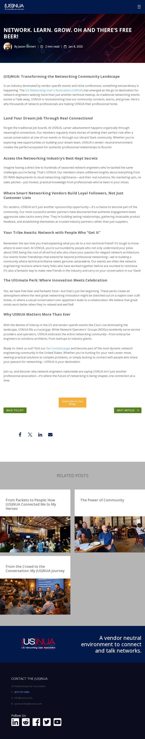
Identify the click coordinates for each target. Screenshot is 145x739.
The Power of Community (102, 500)
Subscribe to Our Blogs (72, 402)
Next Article (126, 410)
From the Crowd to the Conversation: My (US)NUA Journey (35, 568)
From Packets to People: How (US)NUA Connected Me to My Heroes (31, 504)
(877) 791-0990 (21, 692)
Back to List (15, 410)
